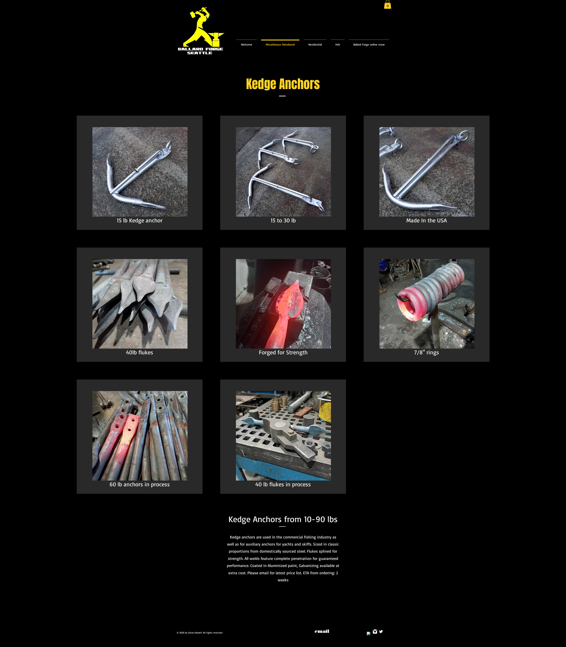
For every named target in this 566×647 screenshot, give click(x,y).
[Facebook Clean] (369, 634)
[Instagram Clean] (375, 631)
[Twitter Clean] (381, 631)
